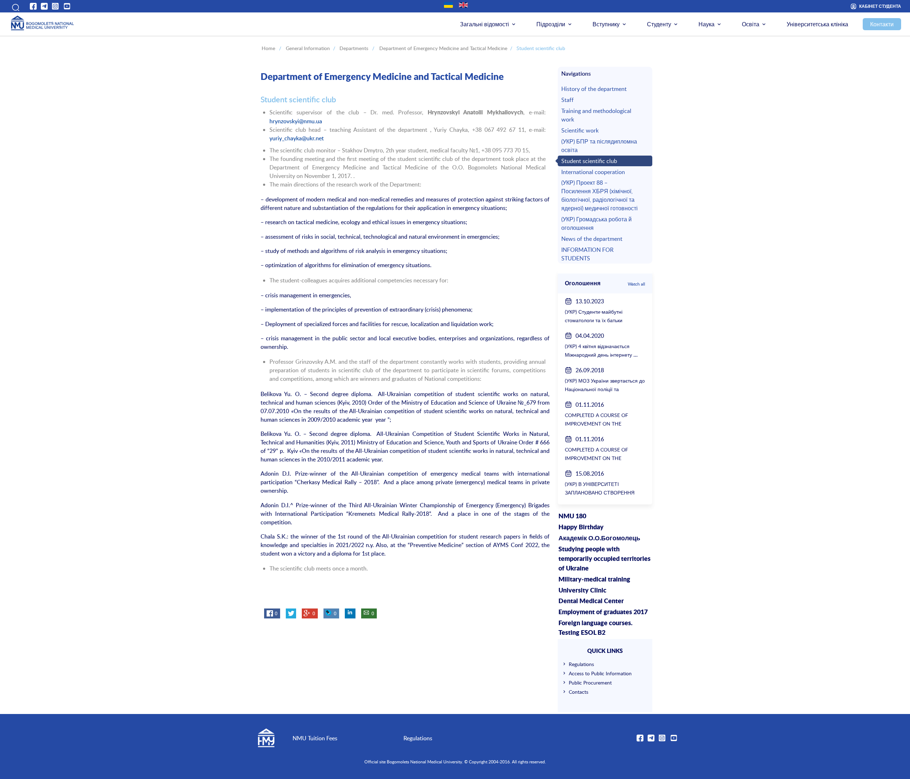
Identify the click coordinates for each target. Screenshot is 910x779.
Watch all (636, 284)
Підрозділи (550, 24)
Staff (567, 100)
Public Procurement (590, 682)
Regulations (581, 664)
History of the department (594, 89)
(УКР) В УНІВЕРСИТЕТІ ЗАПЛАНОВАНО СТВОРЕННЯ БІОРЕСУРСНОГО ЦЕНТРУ (600, 492)
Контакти (882, 24)
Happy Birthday (581, 527)
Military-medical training (594, 580)
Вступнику (606, 24)
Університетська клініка (817, 24)
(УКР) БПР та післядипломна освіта (599, 145)
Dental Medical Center (591, 601)
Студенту (659, 24)
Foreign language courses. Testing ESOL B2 (595, 628)
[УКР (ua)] (448, 5)
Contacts (578, 691)
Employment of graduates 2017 (603, 612)
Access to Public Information (600, 673)
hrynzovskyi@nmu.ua (295, 121)
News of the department (591, 239)
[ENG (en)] (463, 5)
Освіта (750, 24)
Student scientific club (589, 161)
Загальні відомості (484, 24)
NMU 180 (572, 516)
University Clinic (582, 591)
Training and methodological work (596, 115)
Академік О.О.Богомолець (599, 538)
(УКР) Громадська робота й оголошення (596, 223)
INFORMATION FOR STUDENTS (587, 254)
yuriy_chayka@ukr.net (296, 138)
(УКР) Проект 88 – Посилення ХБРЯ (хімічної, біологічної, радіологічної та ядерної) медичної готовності (599, 195)
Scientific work (580, 130)
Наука (706, 24)
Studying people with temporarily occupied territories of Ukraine (604, 559)
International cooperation (593, 172)
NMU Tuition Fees (315, 738)
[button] (14, 6)
